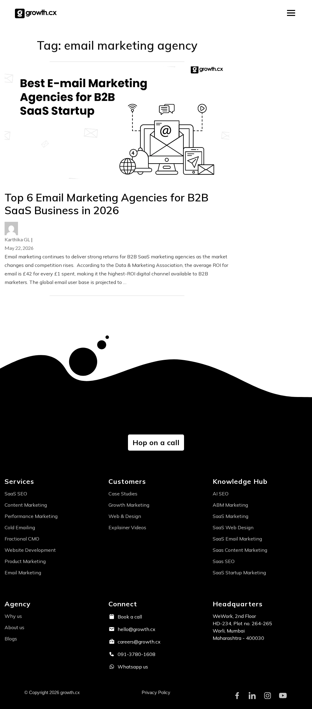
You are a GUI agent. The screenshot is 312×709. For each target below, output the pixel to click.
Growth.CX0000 (37, 13)
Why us (13, 616)
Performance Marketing (31, 516)
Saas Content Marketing (240, 550)
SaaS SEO (16, 494)
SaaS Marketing (230, 516)
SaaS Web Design (233, 527)
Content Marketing (26, 505)
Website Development (30, 550)
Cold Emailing (20, 527)
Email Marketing (23, 572)
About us (14, 627)
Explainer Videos (127, 527)
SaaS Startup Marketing (239, 572)
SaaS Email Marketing (237, 539)
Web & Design (124, 516)
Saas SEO (224, 561)
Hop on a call (156, 442)
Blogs (11, 639)
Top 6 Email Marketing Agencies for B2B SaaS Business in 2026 (106, 204)
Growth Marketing (128, 505)
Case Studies (122, 494)
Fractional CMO (22, 539)
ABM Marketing (230, 505)
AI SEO (221, 494)
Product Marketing (25, 561)
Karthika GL (17, 239)
